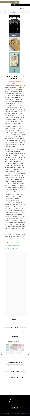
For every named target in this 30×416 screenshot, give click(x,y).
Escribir (15, 383)
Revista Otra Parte (17, 413)
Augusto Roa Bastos (15, 79)
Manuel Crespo (15, 83)
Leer (16, 380)
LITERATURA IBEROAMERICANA (15, 81)
